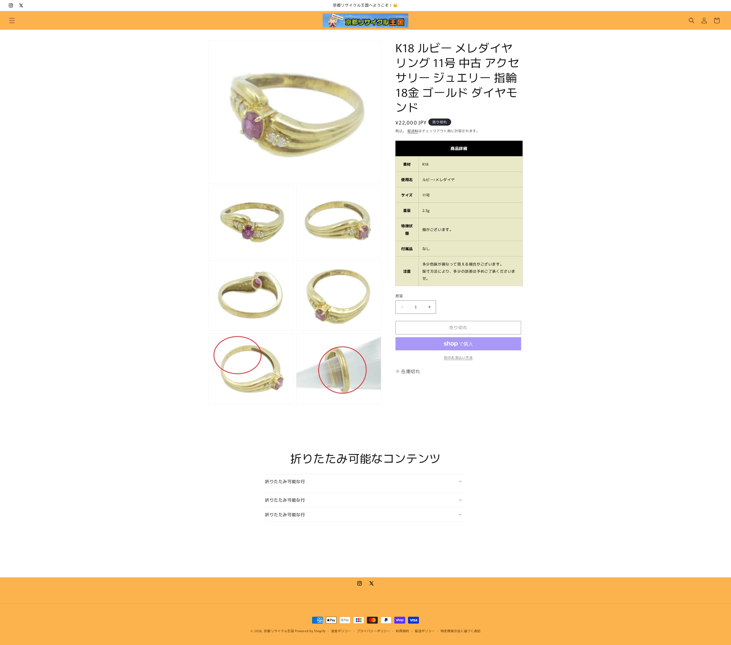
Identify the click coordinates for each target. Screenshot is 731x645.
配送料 (412, 130)
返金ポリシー (341, 630)
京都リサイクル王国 (279, 630)
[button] (12, 20)
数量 (399, 295)
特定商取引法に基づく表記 (461, 630)
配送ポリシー (425, 630)
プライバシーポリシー (373, 630)
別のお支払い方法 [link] (458, 357)
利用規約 (402, 630)
